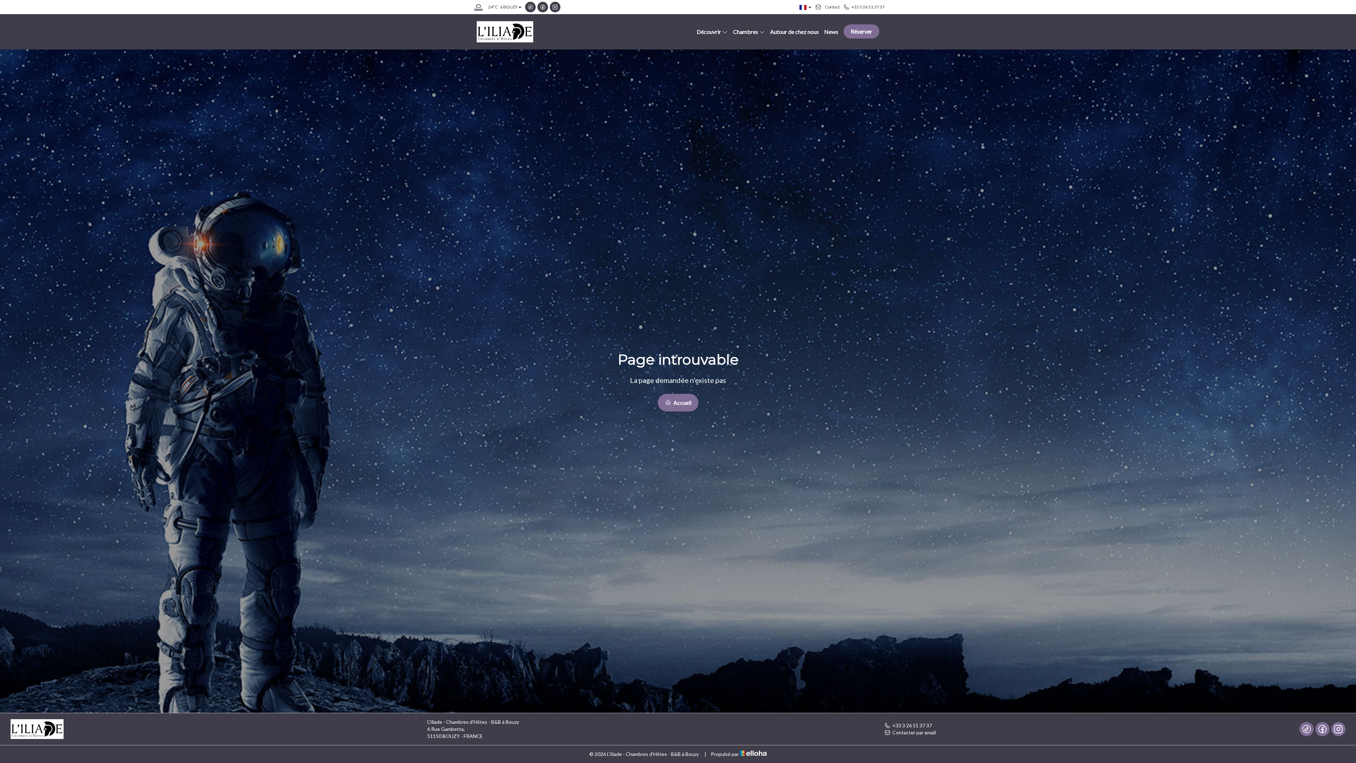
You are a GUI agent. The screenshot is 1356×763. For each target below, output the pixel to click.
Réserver (861, 31)
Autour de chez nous (794, 31)
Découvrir (709, 31)
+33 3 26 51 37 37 (912, 725)
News (831, 31)
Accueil (681, 402)
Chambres (745, 31)
